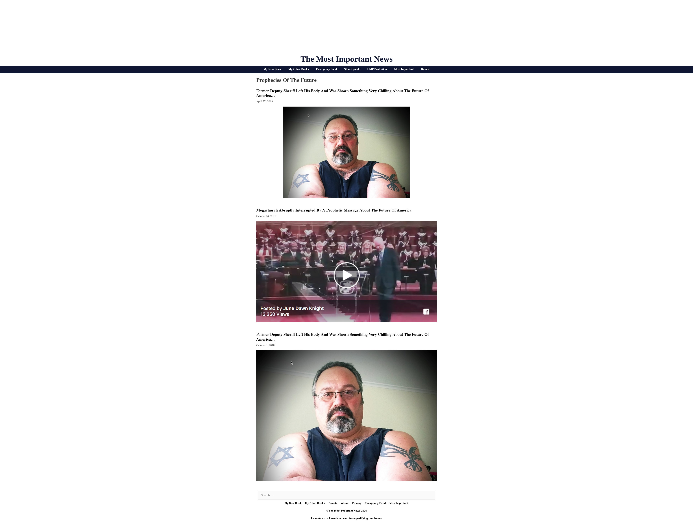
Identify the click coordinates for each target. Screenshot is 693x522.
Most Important (404, 69)
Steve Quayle (352, 69)
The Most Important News (346, 58)
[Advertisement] (346, 29)
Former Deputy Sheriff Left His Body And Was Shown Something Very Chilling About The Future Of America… (342, 93)
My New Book (272, 69)
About (345, 503)
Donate (425, 69)
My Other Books (298, 69)
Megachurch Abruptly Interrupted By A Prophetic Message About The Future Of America (333, 210)
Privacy (356, 503)
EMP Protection (377, 69)
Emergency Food (326, 69)
